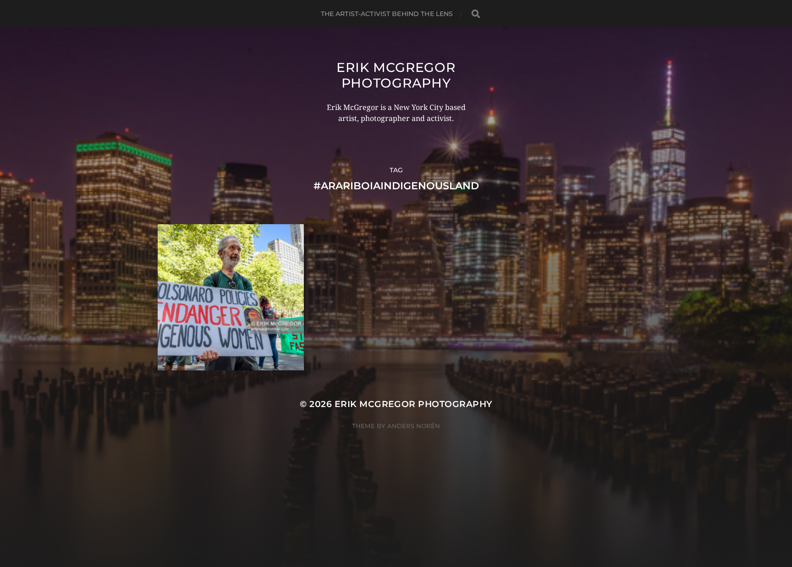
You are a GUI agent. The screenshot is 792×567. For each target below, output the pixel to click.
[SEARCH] (475, 14)
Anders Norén (413, 425)
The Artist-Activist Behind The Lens (387, 14)
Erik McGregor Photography (395, 75)
